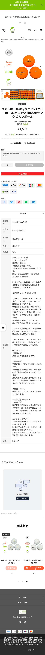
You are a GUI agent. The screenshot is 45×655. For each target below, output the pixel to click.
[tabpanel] (11, 556)
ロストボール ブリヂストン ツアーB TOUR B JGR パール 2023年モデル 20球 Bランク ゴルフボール (11, 560)
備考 (2, 150)
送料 (12, 134)
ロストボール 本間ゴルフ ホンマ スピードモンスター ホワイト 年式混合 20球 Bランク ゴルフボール (34, 560)
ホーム (22, 38)
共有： (3, 198)
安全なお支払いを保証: (9, 181)
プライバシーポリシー (18, 650)
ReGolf (12, 30)
